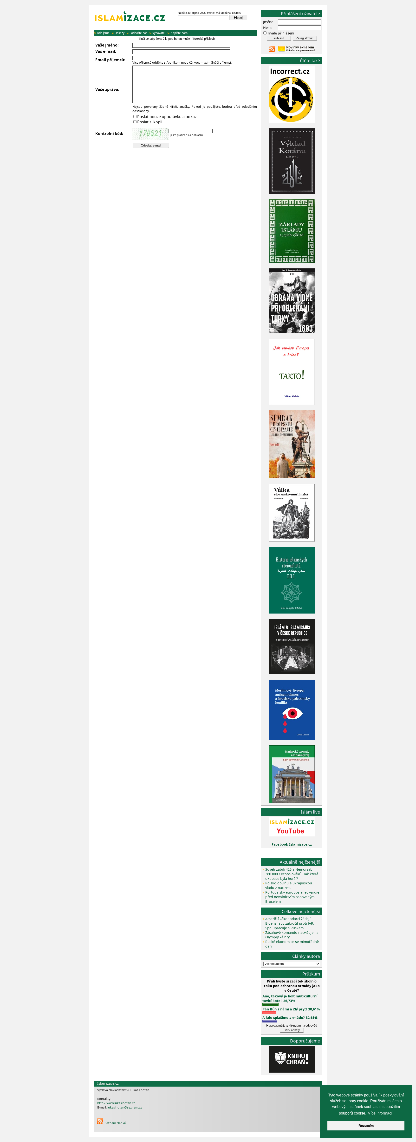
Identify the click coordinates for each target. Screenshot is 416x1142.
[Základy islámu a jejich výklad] (292, 261)
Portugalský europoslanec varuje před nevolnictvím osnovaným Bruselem (292, 897)
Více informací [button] (380, 1113)
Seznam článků (115, 1123)
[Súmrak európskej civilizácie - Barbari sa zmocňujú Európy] (292, 477)
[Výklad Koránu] (292, 192)
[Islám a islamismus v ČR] (292, 673)
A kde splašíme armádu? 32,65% (290, 1017)
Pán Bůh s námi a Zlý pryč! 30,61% (291, 1009)
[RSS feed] (272, 50)
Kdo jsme (103, 33)
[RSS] (100, 1123)
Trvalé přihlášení (280, 33)
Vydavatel (158, 33)
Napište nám (179, 33)
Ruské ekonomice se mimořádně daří (292, 943)
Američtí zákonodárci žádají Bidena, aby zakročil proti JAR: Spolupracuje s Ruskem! (289, 923)
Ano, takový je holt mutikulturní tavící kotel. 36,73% (289, 998)
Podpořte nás (138, 33)
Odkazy (119, 33)
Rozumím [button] (366, 1126)
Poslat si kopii (149, 122)
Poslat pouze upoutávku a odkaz (167, 116)
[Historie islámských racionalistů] (292, 612)
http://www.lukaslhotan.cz (116, 1103)
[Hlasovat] (270, 1004)
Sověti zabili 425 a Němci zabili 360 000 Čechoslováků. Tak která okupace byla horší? (291, 874)
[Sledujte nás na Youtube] (292, 835)
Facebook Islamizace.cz (292, 844)
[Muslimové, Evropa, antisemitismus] (292, 738)
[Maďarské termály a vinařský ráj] (292, 802)
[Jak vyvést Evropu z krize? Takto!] (292, 404)
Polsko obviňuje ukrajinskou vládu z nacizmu (288, 885)
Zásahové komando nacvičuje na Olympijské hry (291, 934)
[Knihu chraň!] (292, 1071)
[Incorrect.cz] (292, 121)
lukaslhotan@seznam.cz (124, 1107)
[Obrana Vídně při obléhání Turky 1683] (292, 332)
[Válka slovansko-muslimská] (292, 540)
